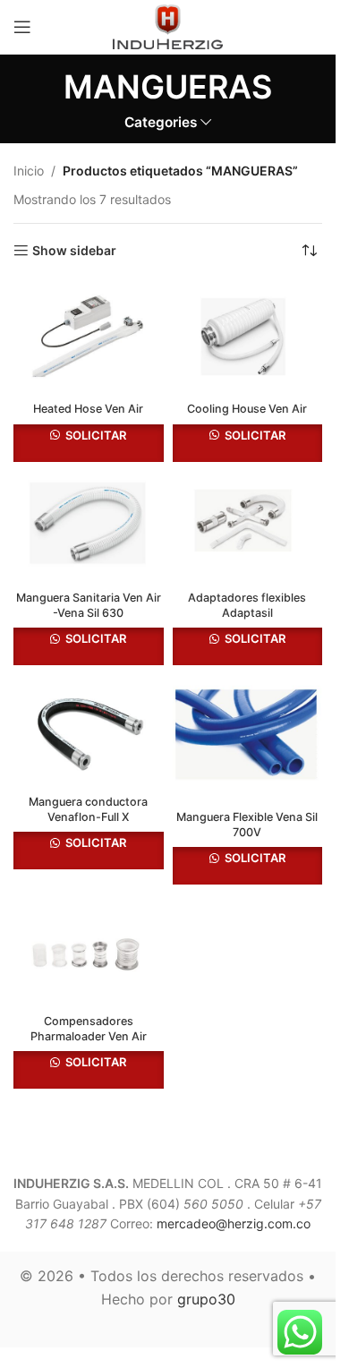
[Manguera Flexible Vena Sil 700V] (248, 738)
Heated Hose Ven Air (88, 408)
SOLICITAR (94, 435)
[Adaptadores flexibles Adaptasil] (248, 527)
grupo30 (206, 1299)
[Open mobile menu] (22, 27)
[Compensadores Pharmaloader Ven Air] (88, 949)
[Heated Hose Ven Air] (88, 338)
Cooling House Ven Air (247, 408)
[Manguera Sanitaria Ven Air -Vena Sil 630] (88, 527)
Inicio (28, 170)
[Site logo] (168, 25)
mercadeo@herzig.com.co (234, 1223)
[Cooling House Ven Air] (248, 338)
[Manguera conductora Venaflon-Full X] (88, 730)
